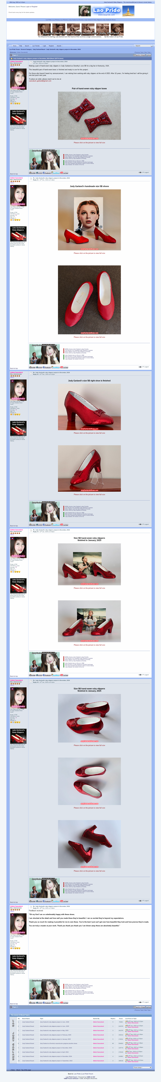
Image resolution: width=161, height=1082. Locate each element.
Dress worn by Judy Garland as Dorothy (75, 158)
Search (27, 46)
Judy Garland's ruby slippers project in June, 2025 (54, 1026)
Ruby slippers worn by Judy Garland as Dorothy (77, 157)
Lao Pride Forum (15, 49)
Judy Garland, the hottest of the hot (74, 164)
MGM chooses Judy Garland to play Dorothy (77, 154)
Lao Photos (56, 19)
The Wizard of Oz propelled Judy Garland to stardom (79, 156)
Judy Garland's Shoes (109, 19)
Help (20, 46)
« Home (12, 1070)
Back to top (14, 174)
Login (28, 7)
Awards (59, 46)
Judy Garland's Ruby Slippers (93, 19)
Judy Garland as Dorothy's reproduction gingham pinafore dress (58, 1043)
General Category (26, 49)
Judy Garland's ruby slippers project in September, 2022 (56, 1060)
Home (14, 46)
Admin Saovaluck (22, 52)
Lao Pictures (64, 19)
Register (34, 7)
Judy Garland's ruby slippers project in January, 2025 (55, 1039)
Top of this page (26, 1070)
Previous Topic (139, 52)
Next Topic (148, 52)
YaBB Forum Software (71, 1078)
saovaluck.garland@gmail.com (40, 81)
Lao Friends (36, 46)
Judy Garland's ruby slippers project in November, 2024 (56, 1056)
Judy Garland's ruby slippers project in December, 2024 (56, 1047)
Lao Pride (48, 19)
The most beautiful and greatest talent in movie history (79, 163)
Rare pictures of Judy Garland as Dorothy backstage (79, 162)
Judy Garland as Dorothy (76, 19)
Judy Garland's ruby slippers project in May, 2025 (54, 1030)
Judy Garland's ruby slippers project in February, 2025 (55, 1035)
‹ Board (18, 1070)
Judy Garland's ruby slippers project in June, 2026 (54, 1022)
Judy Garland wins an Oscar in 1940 (74, 161)
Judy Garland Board (39, 49)
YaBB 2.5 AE (91, 1077)
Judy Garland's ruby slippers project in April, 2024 (54, 1052)
